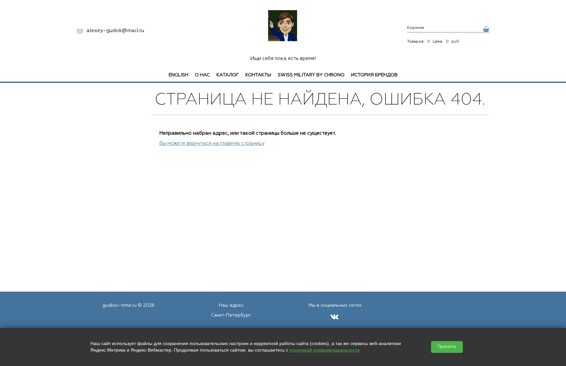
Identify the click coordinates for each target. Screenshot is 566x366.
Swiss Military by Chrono (311, 75)
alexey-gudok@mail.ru (115, 30)
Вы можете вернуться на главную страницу (211, 143)
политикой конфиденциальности (325, 350)
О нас (202, 75)
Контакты (258, 75)
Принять (447, 347)
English (178, 75)
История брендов (374, 75)
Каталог (228, 75)
